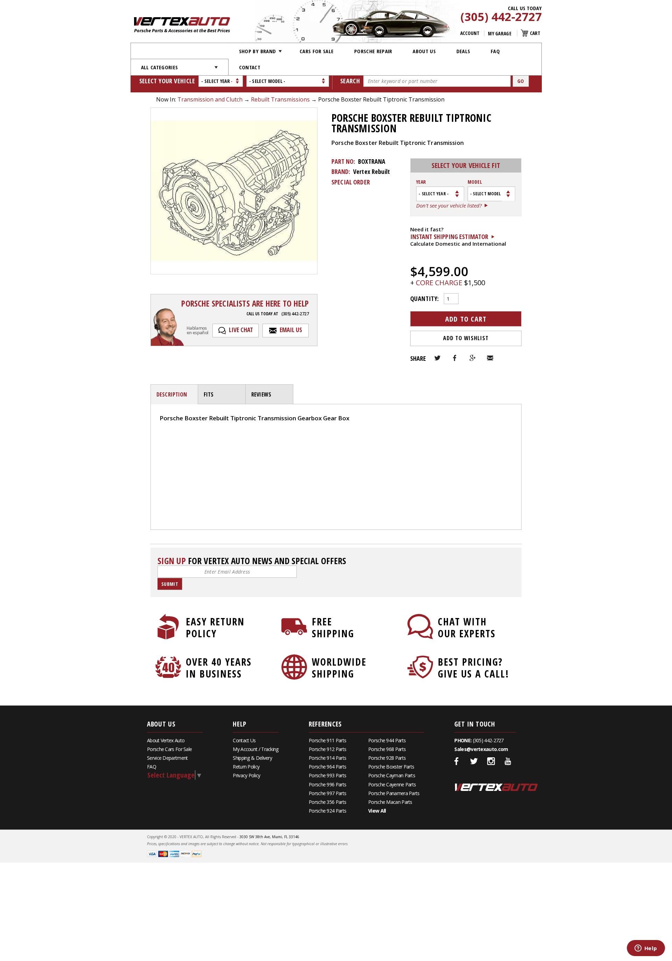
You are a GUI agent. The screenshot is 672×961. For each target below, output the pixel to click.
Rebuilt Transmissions (280, 99)
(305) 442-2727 (501, 17)
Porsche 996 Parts (327, 784)
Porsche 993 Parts (327, 775)
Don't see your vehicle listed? (449, 206)
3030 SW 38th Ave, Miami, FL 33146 (269, 836)
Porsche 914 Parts (327, 758)
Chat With (467, 627)
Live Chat (241, 329)
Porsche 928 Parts (387, 758)
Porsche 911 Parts (327, 740)
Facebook (455, 358)
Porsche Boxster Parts (391, 766)
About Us (424, 51)
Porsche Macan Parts (390, 802)
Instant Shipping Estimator (449, 236)
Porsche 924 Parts (327, 810)
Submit (169, 584)
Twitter (437, 358)
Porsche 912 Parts (327, 749)
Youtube (508, 761)
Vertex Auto (496, 787)
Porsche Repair (373, 51)
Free (333, 627)
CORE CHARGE (440, 282)
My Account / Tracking (255, 749)
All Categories (159, 67)
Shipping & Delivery (252, 758)
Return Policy (246, 766)
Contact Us (244, 740)
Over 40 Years (219, 667)
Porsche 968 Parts (387, 749)
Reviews (261, 394)
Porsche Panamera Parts (394, 793)
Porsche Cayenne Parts (392, 784)
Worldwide (339, 667)
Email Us (291, 329)
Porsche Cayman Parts (391, 775)
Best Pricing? (473, 667)
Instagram (491, 761)
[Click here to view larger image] (233, 190)
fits (209, 394)
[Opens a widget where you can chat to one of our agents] (645, 949)
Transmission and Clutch (210, 99)
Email (490, 358)
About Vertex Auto (165, 740)
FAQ (495, 51)
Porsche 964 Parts (327, 766)
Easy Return (215, 627)
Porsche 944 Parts (387, 740)
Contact (249, 67)
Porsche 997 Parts (327, 793)
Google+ (472, 358)
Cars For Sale (317, 51)
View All (377, 810)
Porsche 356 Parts (327, 802)
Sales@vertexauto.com (481, 749)
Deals (463, 51)
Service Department (167, 758)
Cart (535, 33)
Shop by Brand (257, 51)
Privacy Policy (246, 775)
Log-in (168, 442)
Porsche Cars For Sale (169, 749)
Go (520, 80)
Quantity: (424, 297)
